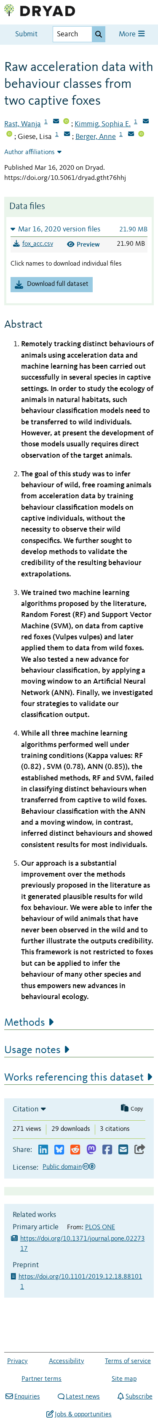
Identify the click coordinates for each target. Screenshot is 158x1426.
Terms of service (128, 1361)
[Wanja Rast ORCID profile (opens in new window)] (66, 122)
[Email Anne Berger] (131, 135)
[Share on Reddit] (75, 1150)
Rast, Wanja (22, 124)
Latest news (83, 1396)
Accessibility (66, 1361)
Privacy (17, 1361)
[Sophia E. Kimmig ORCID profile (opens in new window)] (9, 135)
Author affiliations (29, 152)
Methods (24, 1022)
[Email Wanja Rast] (56, 122)
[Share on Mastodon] (91, 1150)
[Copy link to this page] (139, 1150)
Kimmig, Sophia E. (103, 124)
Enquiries (27, 1396)
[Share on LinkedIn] (43, 1150)
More (128, 34)
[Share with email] (123, 1150)
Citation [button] (26, 1109)
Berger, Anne (95, 137)
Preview (88, 244)
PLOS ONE (100, 1227)
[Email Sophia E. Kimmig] (146, 122)
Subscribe (139, 1396)
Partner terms (41, 1379)
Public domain (62, 1167)
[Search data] (98, 34)
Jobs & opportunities (83, 1414)
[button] (79, 229)
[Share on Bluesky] (59, 1150)
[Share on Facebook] (107, 1150)
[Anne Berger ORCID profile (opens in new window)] (141, 135)
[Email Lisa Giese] (67, 135)
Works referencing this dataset (74, 1077)
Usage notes (32, 1050)
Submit (26, 34)
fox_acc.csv (37, 244)
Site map (124, 1379)
